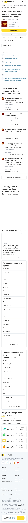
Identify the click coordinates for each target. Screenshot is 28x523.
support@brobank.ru (6, 490)
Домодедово (6, 309)
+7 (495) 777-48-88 (18, 102)
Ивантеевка (6, 335)
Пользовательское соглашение (19, 480)
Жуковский (6, 324)
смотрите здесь (20, 505)
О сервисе (3, 467)
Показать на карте (9, 104)
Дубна (5, 316)
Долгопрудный (7, 305)
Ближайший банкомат (11, 58)
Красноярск (6, 386)
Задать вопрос (14, 34)
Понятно (20, 518)
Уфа (4, 393)
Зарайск (5, 328)
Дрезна (5, 313)
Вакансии (3, 475)
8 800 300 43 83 (18, 490)
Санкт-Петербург (7, 364)
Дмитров (5, 302)
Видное (5, 283)
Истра (4, 339)
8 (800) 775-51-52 (18, 164)
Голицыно (6, 294)
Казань (5, 375)
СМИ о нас (17, 467)
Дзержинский (7, 298)
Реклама (3, 478)
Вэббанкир (9, 440)
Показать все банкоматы (14, 177)
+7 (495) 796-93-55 (14, 22)
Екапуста (8, 434)
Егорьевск (6, 320)
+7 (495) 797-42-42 (9, 164)
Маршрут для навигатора (12, 62)
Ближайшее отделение (11, 55)
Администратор (6, 257)
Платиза (8, 428)
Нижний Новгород (8, 378)
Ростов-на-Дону (7, 397)
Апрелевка (6, 268)
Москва (5, 360)
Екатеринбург (7, 371)
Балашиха (6, 272)
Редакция (17, 470)
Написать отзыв (14, 30)
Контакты (10, 40)
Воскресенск (6, 287)
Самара (5, 390)
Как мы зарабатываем (6, 481)
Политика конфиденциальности (20, 476)
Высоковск (6, 291)
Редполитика (18, 472)
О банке (3, 37)
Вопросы (16, 37)
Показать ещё (14, 344)
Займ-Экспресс (10, 446)
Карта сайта (17, 483)
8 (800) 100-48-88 (9, 102)
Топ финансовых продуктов (13, 65)
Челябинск (6, 382)
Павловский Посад (11, 7)
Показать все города (14, 406)
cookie (13, 517)
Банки (7, 5)
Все (26, 231)
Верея (4, 279)
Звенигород (6, 331)
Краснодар (6, 401)
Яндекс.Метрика (11, 518)
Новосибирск (6, 367)
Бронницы (6, 276)
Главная (3, 5)
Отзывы (9, 37)
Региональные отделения (12, 75)
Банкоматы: (7, 45)
